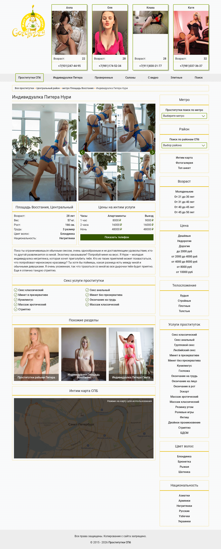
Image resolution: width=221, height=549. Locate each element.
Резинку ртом (184, 407)
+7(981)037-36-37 (191, 66)
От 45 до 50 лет (184, 212)
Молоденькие (184, 191)
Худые (184, 295)
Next (152, 152)
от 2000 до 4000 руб (184, 256)
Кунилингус (25, 299)
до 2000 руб (184, 251)
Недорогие (184, 241)
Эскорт (184, 391)
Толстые (184, 311)
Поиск (199, 77)
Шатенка (184, 472)
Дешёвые (184, 235)
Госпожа (184, 370)
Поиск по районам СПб (184, 139)
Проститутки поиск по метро (184, 110)
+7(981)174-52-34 (110, 66)
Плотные (184, 306)
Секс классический (30, 290)
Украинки (184, 521)
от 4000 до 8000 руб (184, 261)
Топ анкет (184, 168)
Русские (184, 511)
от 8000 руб (184, 266)
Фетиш (184, 417)
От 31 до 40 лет (184, 202)
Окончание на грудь (103, 299)
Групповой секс (184, 345)
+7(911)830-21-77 (150, 66)
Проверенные (104, 77)
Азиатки (184, 495)
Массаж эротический (32, 304)
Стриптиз (24, 309)
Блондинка (184, 456)
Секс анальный (100, 290)
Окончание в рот (184, 386)
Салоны (130, 77)
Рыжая (184, 466)
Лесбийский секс (184, 350)
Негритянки (184, 505)
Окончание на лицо (184, 381)
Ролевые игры (184, 412)
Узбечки (184, 516)
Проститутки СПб (29, 77)
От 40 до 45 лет (184, 207)
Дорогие (184, 246)
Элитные (176, 77)
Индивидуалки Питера (68, 77)
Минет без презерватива (106, 295)
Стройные (184, 300)
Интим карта (184, 157)
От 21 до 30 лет (184, 196)
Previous (82, 152)
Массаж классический (104, 304)
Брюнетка (184, 461)
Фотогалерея (184, 162)
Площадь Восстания (32, 207)
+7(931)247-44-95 (69, 66)
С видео (153, 77)
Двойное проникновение (184, 422)
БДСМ (184, 432)
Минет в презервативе (33, 295)
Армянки (184, 500)
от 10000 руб (184, 272)
